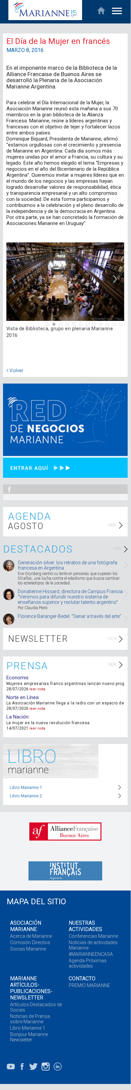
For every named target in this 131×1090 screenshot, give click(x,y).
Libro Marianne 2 (26, 795)
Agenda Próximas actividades (88, 963)
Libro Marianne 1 (26, 787)
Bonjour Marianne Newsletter (29, 1037)
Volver (15, 370)
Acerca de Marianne (31, 936)
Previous (15, 283)
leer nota (37, 689)
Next (116, 283)
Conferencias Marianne (93, 936)
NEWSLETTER (38, 639)
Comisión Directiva (30, 942)
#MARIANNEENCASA (91, 954)
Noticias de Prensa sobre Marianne (30, 1019)
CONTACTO (82, 978)
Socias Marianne (28, 949)
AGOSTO (26, 526)
